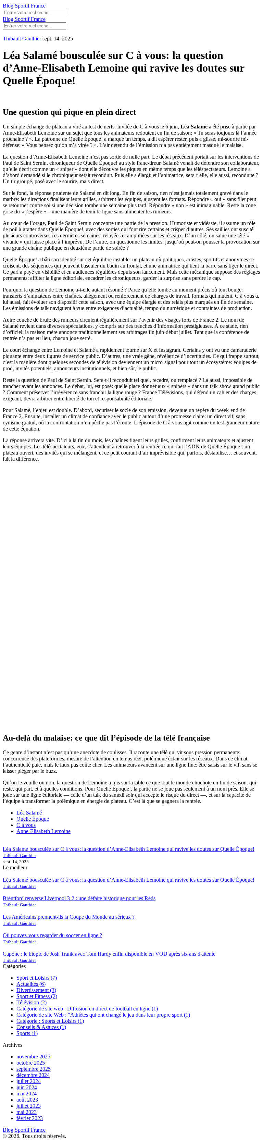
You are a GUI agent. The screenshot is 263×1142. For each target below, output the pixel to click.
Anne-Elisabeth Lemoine (43, 831)
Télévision (31, 1002)
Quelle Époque (32, 819)
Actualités (31, 984)
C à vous (26, 825)
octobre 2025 (30, 1063)
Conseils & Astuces (41, 1027)
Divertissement (36, 990)
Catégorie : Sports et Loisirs (50, 1021)
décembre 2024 (33, 1075)
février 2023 (29, 1118)
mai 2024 (26, 1093)
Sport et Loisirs (36, 978)
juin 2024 (26, 1087)
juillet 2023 (28, 1106)
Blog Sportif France (24, 6)
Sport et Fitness (36, 996)
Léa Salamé (29, 813)
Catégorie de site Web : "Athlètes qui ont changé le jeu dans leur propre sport (103, 1015)
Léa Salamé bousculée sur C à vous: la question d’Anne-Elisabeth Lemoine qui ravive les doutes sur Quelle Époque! (128, 849)
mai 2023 (26, 1112)
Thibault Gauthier (22, 38)
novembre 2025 (33, 1056)
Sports (27, 1033)
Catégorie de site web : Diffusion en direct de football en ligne (87, 1008)
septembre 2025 (33, 1069)
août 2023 (27, 1100)
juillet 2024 (28, 1081)
